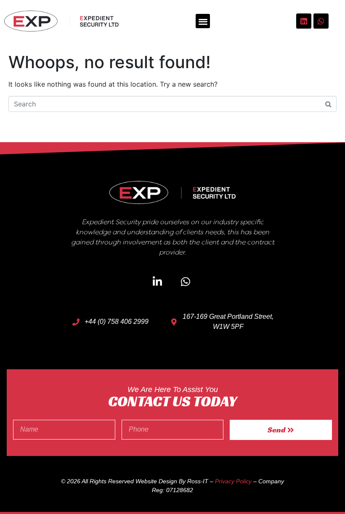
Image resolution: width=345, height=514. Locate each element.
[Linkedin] (303, 21)
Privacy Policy (233, 481)
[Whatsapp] (321, 21)
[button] (203, 21)
